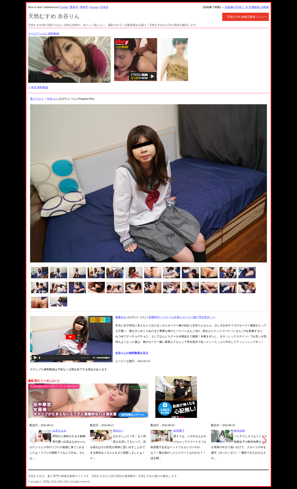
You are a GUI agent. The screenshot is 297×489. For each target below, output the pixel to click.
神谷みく (118, 430)
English (64, 7)
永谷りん (52, 98)
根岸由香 (239, 430)
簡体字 (84, 7)
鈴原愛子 (178, 430)
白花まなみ (59, 430)
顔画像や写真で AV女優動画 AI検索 (247, 7)
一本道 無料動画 (38, 87)
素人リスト (37, 98)
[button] (264, 440)
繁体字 (74, 7)
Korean (94, 7)
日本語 (104, 7)
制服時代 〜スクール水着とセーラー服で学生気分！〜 (182, 317)
